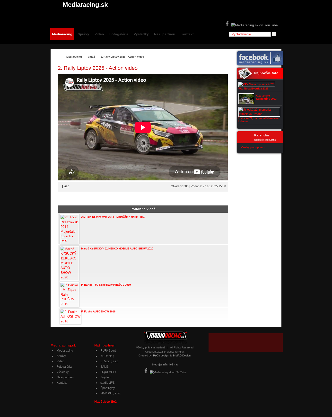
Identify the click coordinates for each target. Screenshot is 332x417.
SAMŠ (104, 366)
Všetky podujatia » (253, 147)
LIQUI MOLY (108, 372)
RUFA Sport (108, 350)
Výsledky (141, 34)
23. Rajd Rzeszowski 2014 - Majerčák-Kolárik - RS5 (113, 216)
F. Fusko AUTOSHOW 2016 (98, 311)
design (160, 355)
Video (99, 34)
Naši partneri (164, 34)
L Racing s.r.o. (109, 361)
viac (66, 186)
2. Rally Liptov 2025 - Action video (122, 56)
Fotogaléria (118, 34)
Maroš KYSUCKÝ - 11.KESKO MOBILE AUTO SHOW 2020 (117, 248)
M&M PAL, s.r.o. (110, 393)
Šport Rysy (107, 388)
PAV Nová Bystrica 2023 (253, 88)
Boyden (105, 377)
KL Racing (107, 356)
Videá (91, 56)
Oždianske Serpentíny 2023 (266, 97)
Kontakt (187, 34)
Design (182, 355)
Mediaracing (62, 34)
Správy (83, 34)
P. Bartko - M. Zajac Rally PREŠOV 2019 (106, 284)
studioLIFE (107, 382)
